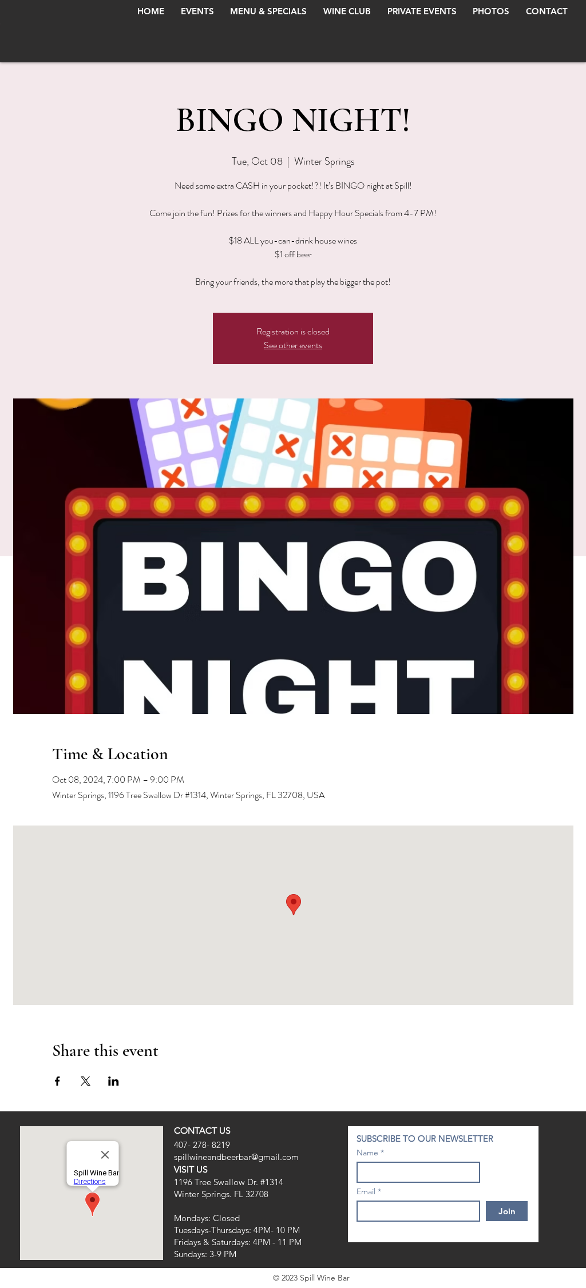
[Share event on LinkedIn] (113, 1081)
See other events (293, 345)
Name (367, 1153)
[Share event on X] (85, 1081)
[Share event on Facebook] (57, 1081)
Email (366, 1191)
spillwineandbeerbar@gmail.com (236, 1156)
